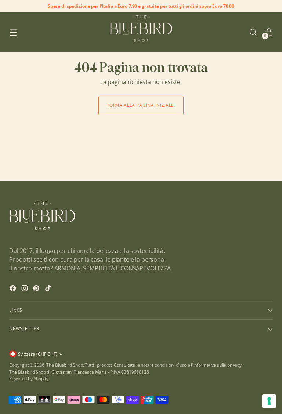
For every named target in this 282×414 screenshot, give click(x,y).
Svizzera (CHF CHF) (37, 354)
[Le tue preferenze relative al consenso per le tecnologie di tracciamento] (269, 401)
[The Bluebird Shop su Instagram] (25, 289)
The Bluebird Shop (64, 365)
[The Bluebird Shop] (141, 32)
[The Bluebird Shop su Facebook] (13, 289)
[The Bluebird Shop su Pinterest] (37, 289)
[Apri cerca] (253, 32)
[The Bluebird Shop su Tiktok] (48, 289)
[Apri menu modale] (13, 32)
